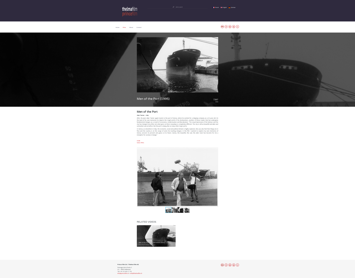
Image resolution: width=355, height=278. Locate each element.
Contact (139, 27)
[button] (216, 177)
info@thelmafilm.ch (136, 273)
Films (124, 27)
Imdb (138, 141)
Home (117, 27)
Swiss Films (140, 143)
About (131, 27)
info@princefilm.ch (123, 273)
